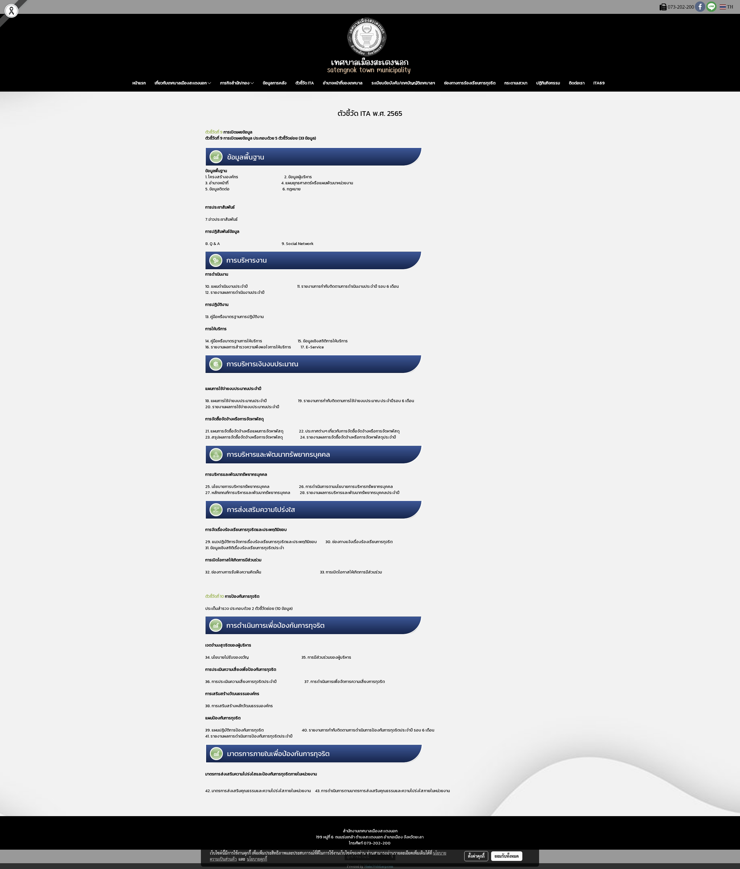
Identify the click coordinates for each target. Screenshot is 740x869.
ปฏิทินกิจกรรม (548, 83)
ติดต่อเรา (576, 83)
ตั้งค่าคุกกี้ (476, 856)
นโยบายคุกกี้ (257, 858)
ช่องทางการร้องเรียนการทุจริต (469, 83)
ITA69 (599, 83)
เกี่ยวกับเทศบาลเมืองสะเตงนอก (181, 83)
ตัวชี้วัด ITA (304, 83)
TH (729, 6)
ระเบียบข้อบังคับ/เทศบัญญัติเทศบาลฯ (403, 83)
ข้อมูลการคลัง (274, 83)
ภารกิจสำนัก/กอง (235, 83)
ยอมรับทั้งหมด (507, 856)
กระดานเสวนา (515, 83)
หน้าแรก (139, 83)
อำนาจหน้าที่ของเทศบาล (342, 83)
